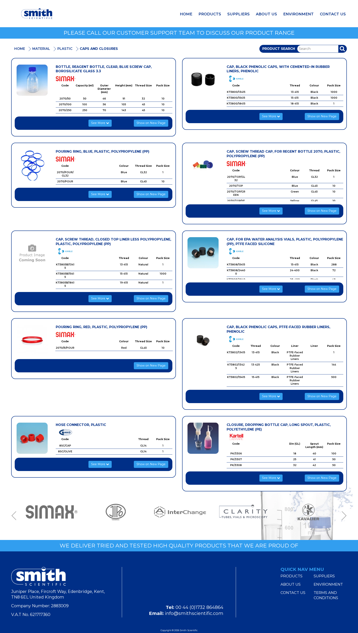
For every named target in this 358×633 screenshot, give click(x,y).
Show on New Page (151, 123)
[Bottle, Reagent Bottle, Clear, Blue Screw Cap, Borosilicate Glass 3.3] (32, 80)
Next (343, 516)
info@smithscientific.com (194, 613)
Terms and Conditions (326, 595)
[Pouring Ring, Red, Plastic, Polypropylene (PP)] (32, 340)
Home (186, 14)
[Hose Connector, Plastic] (32, 438)
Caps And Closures (99, 49)
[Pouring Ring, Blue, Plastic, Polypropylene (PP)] (32, 164)
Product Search (278, 49)
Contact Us (333, 14)
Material (41, 49)
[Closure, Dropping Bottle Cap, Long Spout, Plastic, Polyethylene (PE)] (203, 438)
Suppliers (238, 14)
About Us (266, 14)
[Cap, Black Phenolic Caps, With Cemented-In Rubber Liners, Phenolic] (203, 80)
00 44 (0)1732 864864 (199, 607)
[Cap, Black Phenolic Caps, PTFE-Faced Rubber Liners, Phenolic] (203, 340)
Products (209, 14)
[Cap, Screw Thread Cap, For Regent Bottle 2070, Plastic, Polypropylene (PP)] (203, 164)
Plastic (65, 49)
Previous (15, 516)
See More (98, 123)
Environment (298, 14)
